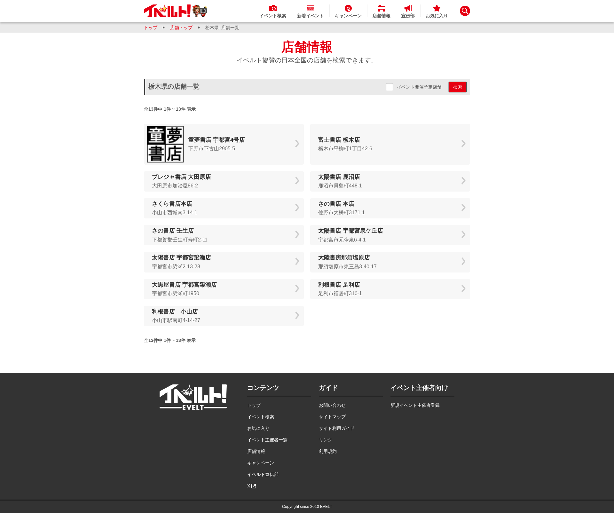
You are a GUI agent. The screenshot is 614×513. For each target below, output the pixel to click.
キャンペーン (260, 462)
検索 (457, 87)
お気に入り (258, 428)
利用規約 (328, 451)
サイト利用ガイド (337, 428)
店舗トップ (181, 27)
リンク (325, 439)
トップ (150, 27)
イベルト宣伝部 (263, 474)
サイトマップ (332, 416)
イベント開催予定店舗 (419, 87)
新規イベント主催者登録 (415, 405)
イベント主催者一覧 (267, 439)
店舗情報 (256, 451)
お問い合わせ (332, 405)
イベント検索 (260, 416)
